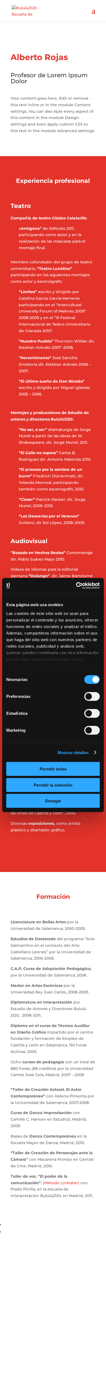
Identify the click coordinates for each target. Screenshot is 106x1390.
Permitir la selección (53, 784)
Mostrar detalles (73, 752)
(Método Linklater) (61, 1182)
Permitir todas (53, 769)
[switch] (92, 696)
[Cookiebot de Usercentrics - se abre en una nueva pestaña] (76, 585)
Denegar (53, 801)
